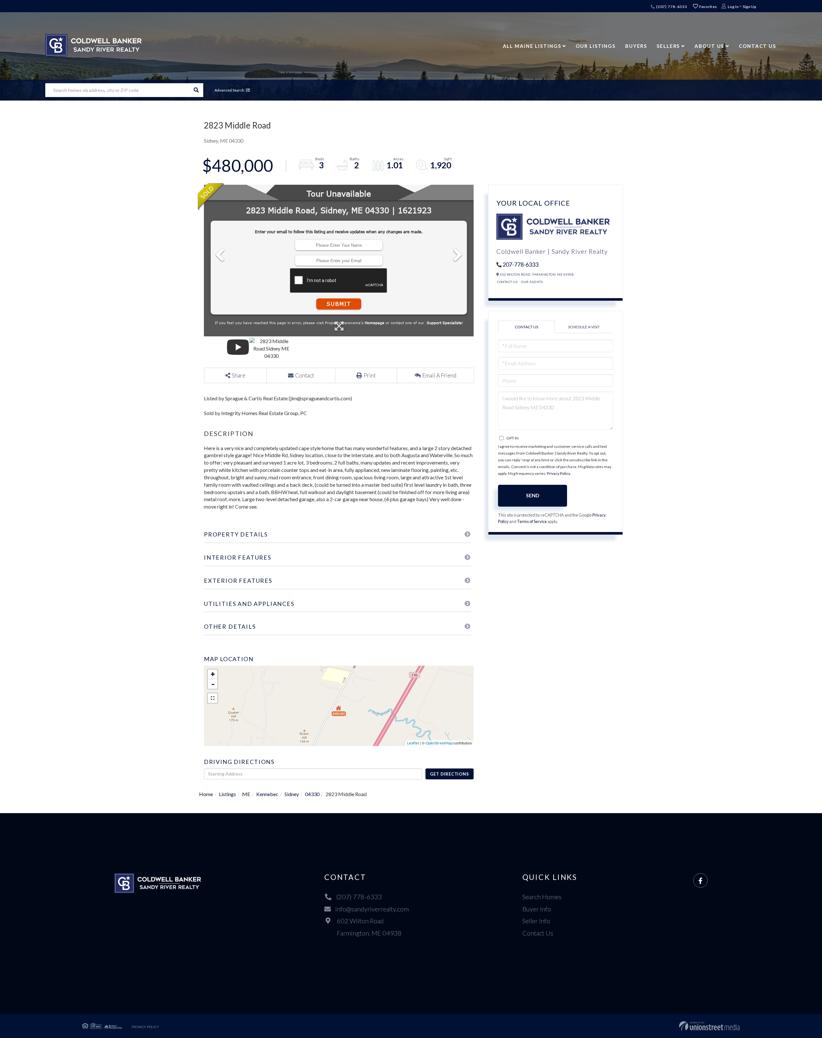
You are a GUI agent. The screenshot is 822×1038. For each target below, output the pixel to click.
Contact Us (507, 282)
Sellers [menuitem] (668, 46)
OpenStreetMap (438, 743)
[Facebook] (700, 881)
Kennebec (267, 794)
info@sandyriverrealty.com (372, 909)
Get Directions (449, 773)
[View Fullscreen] (212, 698)
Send (532, 495)
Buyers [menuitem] (636, 46)
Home (206, 794)
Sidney (291, 794)
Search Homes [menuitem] (542, 896)
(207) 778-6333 (671, 6)
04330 (312, 794)
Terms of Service (532, 521)
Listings (227, 794)
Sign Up (749, 6)
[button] (196, 90)
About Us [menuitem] (709, 46)
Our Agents (532, 282)
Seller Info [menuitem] (536, 921)
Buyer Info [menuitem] (536, 909)
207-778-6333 (520, 264)
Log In (733, 6)
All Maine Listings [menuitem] (532, 46)
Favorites (707, 6)
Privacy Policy (558, 473)
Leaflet (413, 743)
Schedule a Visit (584, 326)
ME (246, 794)
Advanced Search (229, 90)
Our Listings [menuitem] (596, 46)
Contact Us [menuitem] (757, 46)
